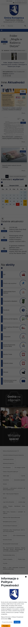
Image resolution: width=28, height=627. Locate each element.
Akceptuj (17, 622)
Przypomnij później (7, 622)
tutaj (9, 618)
